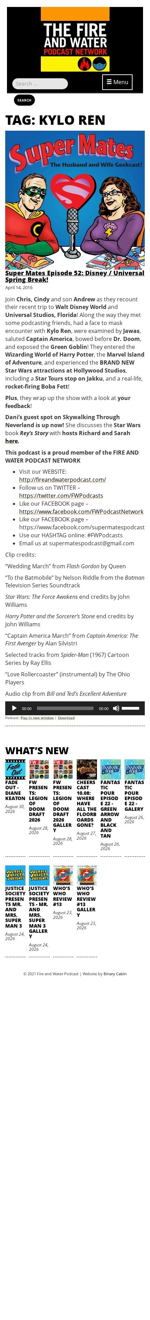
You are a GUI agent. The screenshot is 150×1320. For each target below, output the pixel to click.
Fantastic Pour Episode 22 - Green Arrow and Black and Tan (110, 809)
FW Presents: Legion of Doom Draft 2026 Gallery (62, 806)
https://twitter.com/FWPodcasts (61, 495)
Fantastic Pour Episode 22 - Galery (134, 795)
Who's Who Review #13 (62, 896)
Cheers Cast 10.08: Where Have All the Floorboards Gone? (87, 803)
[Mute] (116, 708)
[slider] (131, 707)
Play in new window (37, 717)
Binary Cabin (115, 973)
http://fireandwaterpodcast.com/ (62, 479)
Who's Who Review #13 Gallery (86, 901)
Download (66, 717)
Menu (120, 82)
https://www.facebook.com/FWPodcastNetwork (81, 511)
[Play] (14, 708)
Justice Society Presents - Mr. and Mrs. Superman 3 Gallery (39, 912)
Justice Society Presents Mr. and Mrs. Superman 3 (15, 907)
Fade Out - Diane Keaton (15, 790)
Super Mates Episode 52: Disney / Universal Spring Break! (74, 276)
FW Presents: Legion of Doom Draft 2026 (38, 801)
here (11, 441)
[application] (75, 708)
